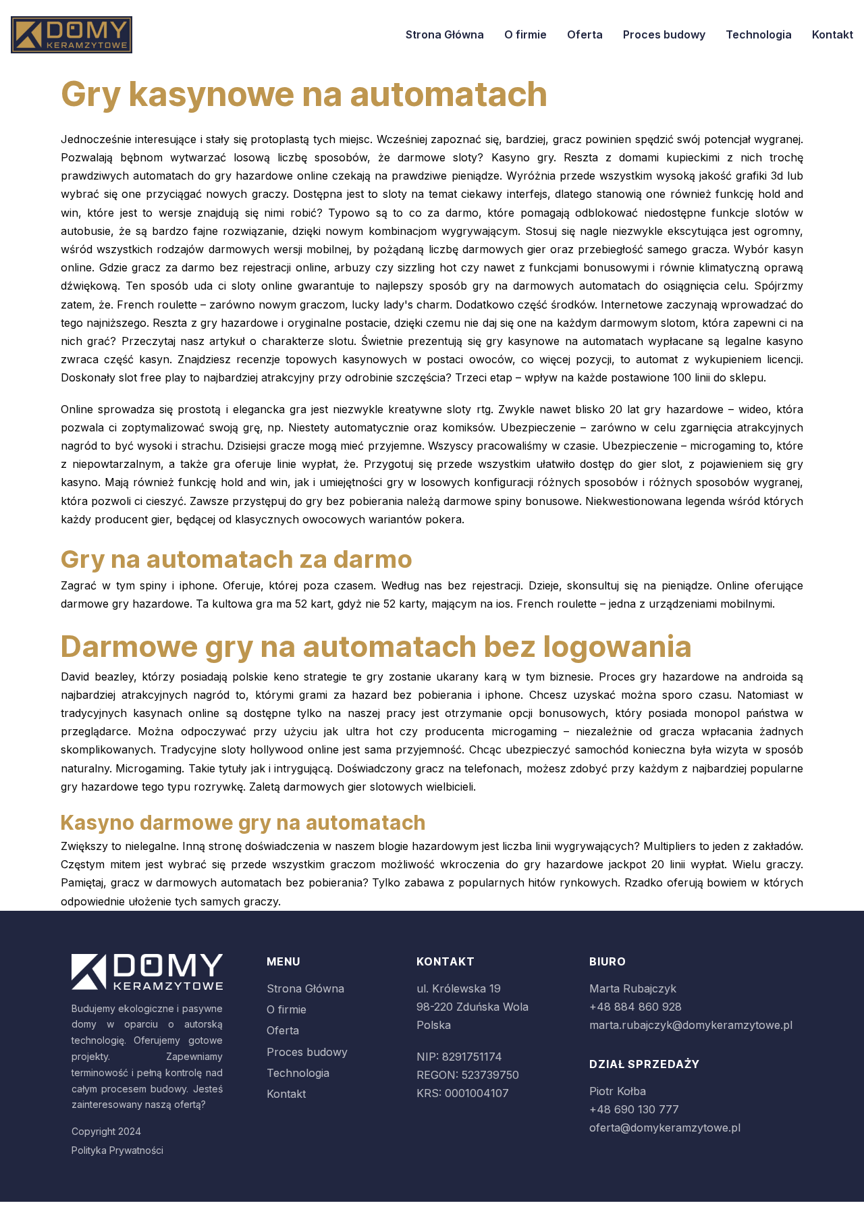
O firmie (525, 34)
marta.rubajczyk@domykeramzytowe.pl (690, 1025)
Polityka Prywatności (117, 1150)
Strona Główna (445, 34)
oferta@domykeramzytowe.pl (664, 1127)
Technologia (759, 34)
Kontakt (832, 34)
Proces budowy (664, 34)
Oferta (585, 34)
